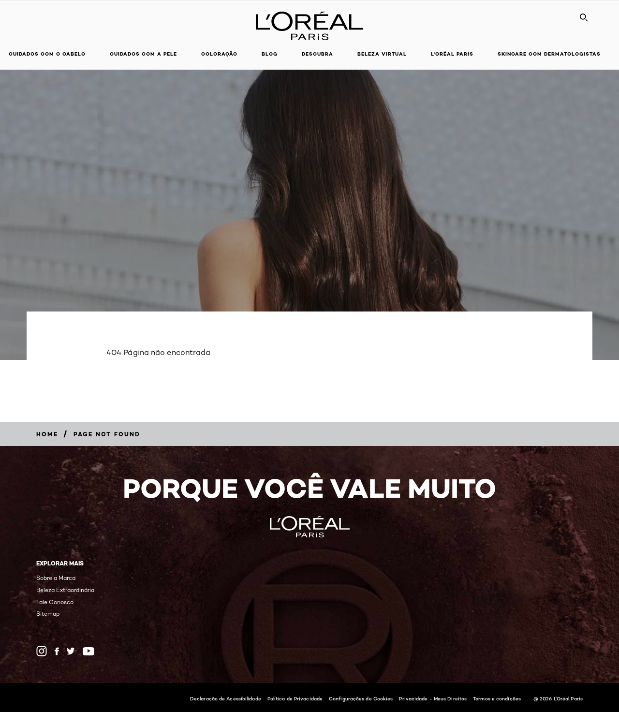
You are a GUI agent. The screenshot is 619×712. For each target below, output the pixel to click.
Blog (270, 54)
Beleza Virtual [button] (382, 54)
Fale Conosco (55, 602)
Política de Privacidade (295, 698)
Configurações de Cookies (361, 698)
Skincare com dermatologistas (549, 54)
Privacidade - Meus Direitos (433, 698)
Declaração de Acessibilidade (225, 698)
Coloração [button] (219, 54)
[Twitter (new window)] (71, 651)
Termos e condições (497, 698)
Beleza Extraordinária (65, 589)
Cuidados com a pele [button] (143, 54)
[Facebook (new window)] (57, 651)
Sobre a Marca (55, 577)
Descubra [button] (317, 54)
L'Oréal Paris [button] (452, 54)
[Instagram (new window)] (41, 651)
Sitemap (47, 613)
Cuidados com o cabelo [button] (47, 54)
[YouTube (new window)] (88, 651)
